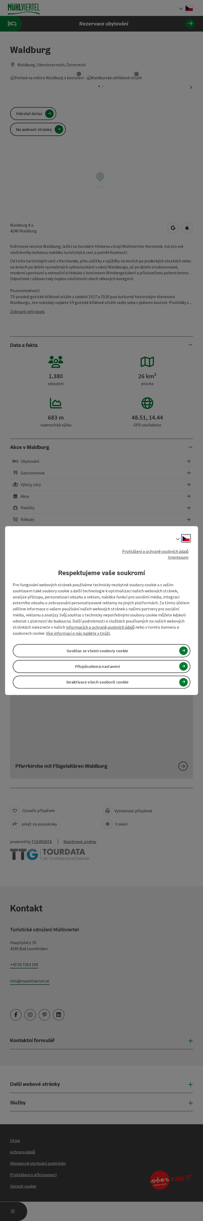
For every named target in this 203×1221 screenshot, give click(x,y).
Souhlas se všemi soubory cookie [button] (97, 650)
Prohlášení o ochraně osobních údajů (155, 551)
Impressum (178, 557)
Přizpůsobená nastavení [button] (97, 666)
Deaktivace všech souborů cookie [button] (97, 682)
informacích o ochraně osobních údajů (100, 627)
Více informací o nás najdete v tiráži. (78, 633)
